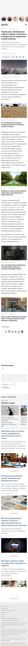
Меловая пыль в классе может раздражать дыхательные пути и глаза (12, 434)
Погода (3, 614)
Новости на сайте (5, 606)
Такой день (5, 327)
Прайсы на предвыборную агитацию (9, 618)
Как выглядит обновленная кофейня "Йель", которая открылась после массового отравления (14, 318)
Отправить (6, 387)
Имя (3, 368)
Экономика (12, 120)
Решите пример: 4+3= (7, 384)
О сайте (3, 616)
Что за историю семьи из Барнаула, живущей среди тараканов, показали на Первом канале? (13, 267)
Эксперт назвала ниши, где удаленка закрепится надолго (13, 563)
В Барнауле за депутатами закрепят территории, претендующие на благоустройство (13, 193)
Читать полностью (14, 471)
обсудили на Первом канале (11, 207)
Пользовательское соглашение (8, 610)
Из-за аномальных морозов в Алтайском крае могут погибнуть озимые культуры (12, 124)
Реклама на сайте (5, 612)
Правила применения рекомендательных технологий (13, 622)
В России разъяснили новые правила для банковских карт (11, 478)
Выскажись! (6, 57)
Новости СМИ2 (4, 400)
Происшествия (14, 28)
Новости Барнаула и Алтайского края (10, 620)
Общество (12, 188)
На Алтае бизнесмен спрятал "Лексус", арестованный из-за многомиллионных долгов (14, 521)
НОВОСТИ (4, 28)
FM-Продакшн (4, 608)
